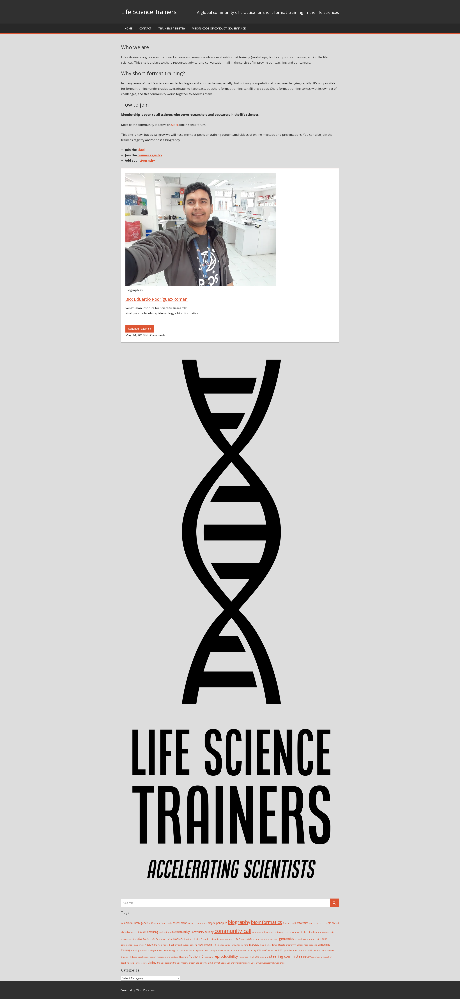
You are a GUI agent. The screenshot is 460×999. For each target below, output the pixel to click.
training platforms (198, 963)
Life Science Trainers (149, 12)
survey (307, 956)
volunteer (253, 963)
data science (145, 938)
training (151, 962)
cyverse (325, 932)
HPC (214, 945)
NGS (280, 950)
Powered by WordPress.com (138, 990)
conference (279, 932)
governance (126, 945)
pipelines (142, 957)
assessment (180, 923)
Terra (137, 963)
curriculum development (309, 932)
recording (208, 957)
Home (128, 28)
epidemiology (216, 939)
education (187, 939)
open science (299, 950)
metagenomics (155, 950)
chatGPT (327, 923)
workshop (280, 963)
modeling (193, 950)
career (319, 923)
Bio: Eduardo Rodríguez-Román (156, 299)
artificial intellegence (136, 923)
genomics (286, 938)
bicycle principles (217, 923)
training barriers (164, 963)
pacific (310, 950)
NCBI (258, 950)
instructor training (239, 945)
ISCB (262, 945)
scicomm (264, 957)
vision (245, 963)
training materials (181, 963)
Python (194, 956)
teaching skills (127, 963)
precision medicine (156, 957)
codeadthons (165, 932)
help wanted (164, 945)
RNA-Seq (254, 956)
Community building (202, 932)
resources (243, 957)
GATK (249, 939)
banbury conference (197, 923)
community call (232, 930)
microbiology (169, 950)
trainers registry (149, 155)
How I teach (205, 944)
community (181, 931)
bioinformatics (266, 922)
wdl (260, 963)
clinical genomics (129, 932)
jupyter (268, 945)
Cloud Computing (148, 932)
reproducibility (226, 956)
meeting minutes (139, 950)
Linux (274, 945)
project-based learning (177, 957)
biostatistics (301, 923)
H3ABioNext (138, 945)
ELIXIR (196, 939)
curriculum (291, 932)
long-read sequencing (309, 945)
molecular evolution (226, 950)
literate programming (288, 945)
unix (210, 962)
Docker (177, 939)
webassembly (268, 963)
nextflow (266, 950)
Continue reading (138, 328)
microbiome (182, 950)
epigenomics (229, 939)
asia (170, 923)
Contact (145, 28)
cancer (312, 923)
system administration (321, 957)
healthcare (151, 944)
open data (288, 950)
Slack (175, 125)
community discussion (262, 932)
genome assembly (269, 939)
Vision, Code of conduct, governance (219, 28)
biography (147, 160)
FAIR (238, 939)
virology (238, 963)
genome (257, 939)
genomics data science (305, 939)
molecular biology (206, 950)
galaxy (244, 939)
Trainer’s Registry (171, 28)
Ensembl (205, 939)
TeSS (142, 963)
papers (317, 950)
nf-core (273, 950)
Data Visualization (164, 939)
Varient (230, 963)
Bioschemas (288, 923)
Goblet (323, 939)
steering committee (285, 956)
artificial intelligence (158, 923)
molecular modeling (246, 950)
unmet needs (219, 963)
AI (122, 923)
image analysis (223, 945)
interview (254, 944)
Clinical (335, 923)
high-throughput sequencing (184, 945)
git (318, 939)
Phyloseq (133, 957)
